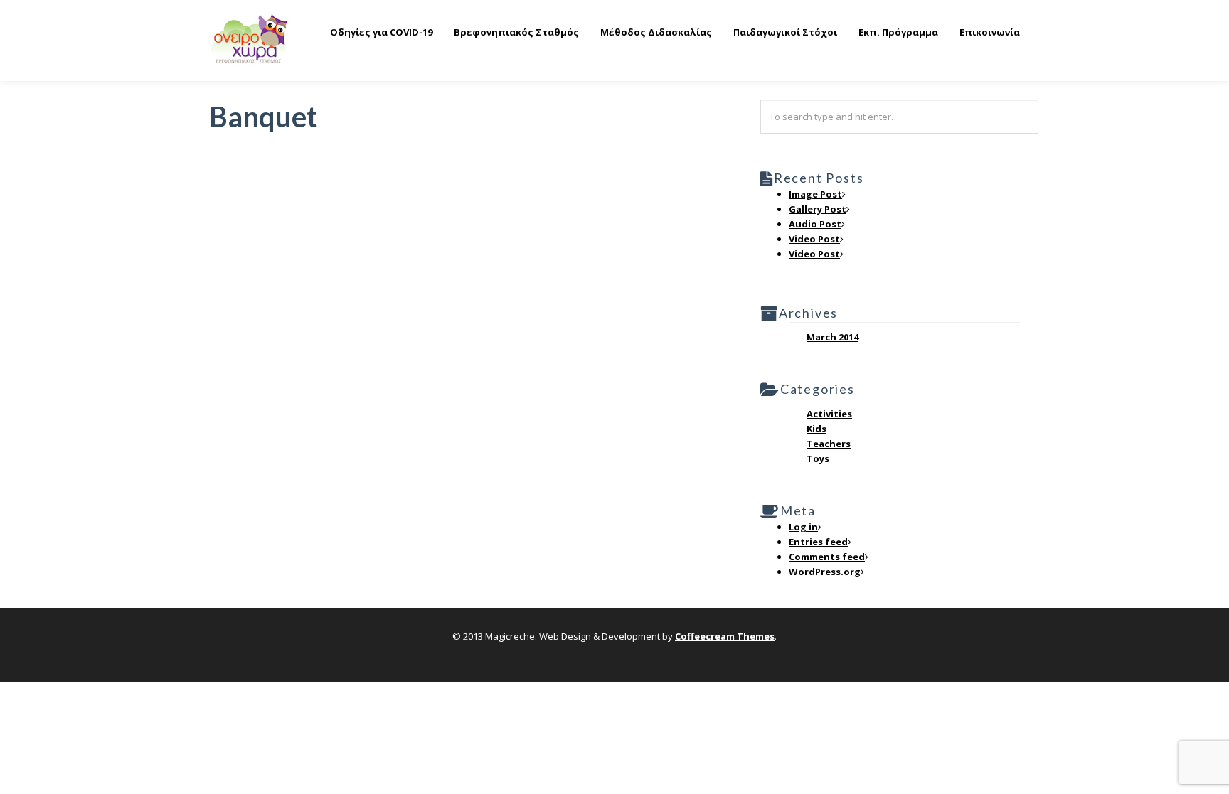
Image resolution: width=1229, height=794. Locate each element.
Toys (818, 458)
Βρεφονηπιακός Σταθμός (516, 32)
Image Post (815, 194)
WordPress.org (825, 571)
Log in (803, 526)
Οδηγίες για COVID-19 (381, 32)
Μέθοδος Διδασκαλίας (656, 32)
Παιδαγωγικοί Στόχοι (785, 32)
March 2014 (832, 337)
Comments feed (827, 556)
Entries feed (818, 541)
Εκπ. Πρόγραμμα (898, 32)
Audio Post (815, 224)
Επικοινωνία (989, 32)
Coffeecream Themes (725, 636)
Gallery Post (817, 209)
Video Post (814, 238)
